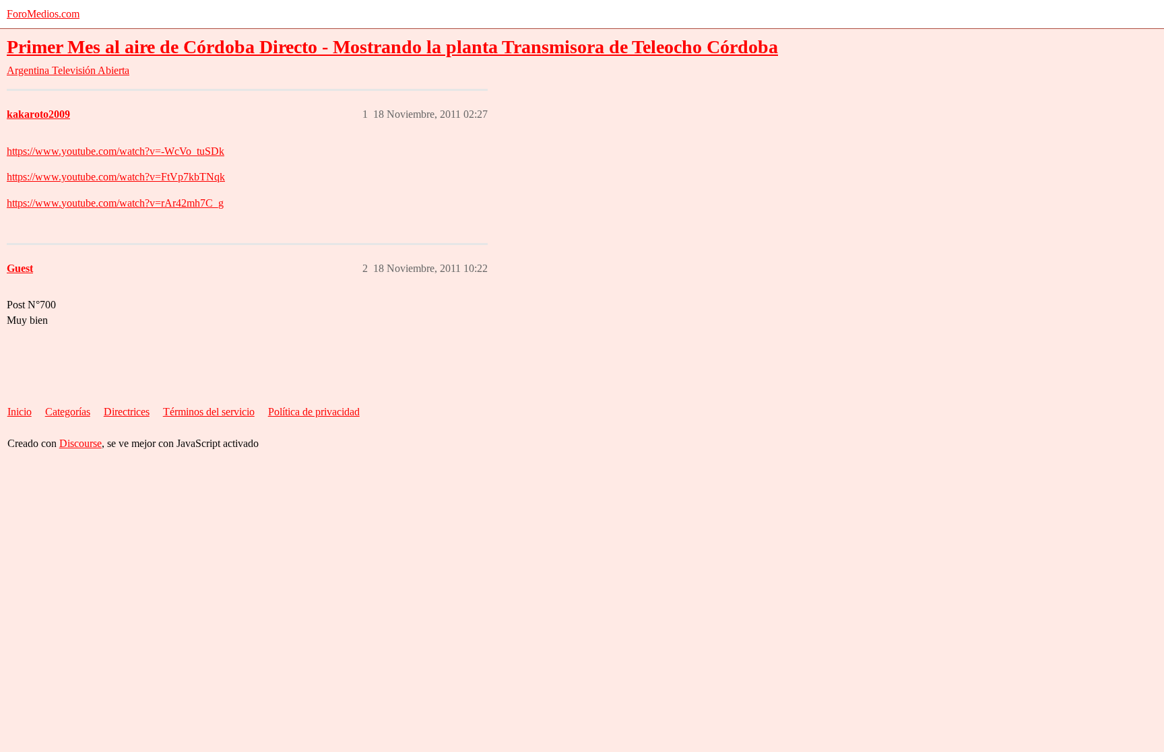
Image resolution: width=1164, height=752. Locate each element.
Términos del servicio (209, 411)
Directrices (127, 411)
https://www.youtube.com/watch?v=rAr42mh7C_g (115, 203)
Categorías (67, 411)
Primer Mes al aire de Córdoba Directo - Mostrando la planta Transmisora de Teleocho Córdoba (392, 46)
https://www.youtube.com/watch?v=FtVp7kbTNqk (116, 176)
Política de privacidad (314, 411)
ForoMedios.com (43, 14)
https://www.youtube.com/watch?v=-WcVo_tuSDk (115, 151)
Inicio (19, 411)
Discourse (80, 443)
